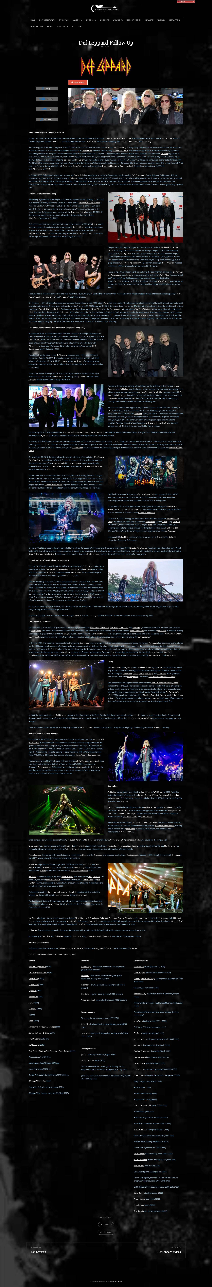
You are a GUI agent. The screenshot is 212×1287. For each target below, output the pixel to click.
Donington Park (126, 166)
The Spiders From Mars (117, 846)
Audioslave (87, 569)
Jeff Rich (84, 1054)
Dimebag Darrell (150, 695)
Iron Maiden (143, 637)
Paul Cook (47, 867)
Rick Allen (138, 413)
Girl (63, 867)
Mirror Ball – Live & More (89, 203)
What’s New (118, 20)
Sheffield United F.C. (140, 822)
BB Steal (124, 801)
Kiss (125, 306)
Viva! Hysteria (125, 253)
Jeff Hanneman (176, 695)
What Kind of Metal (65, 26)
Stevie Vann (139, 1069)
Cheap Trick (77, 166)
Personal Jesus (75, 463)
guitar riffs (161, 630)
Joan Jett (121, 509)
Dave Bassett (139, 1193)
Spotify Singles (55, 466)
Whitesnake (87, 150)
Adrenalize (170, 531)
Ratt (178, 795)
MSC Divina (59, 376)
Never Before (176, 921)
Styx (108, 147)
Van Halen (161, 673)
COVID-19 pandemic (146, 512)
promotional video (133, 840)
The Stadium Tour (135, 509)
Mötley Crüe (45, 233)
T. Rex (164, 521)
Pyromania (153, 643)
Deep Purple (71, 921)
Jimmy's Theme (126, 832)
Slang (66, 634)
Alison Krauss (139, 1199)
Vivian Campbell (35, 855)
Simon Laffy (79, 867)
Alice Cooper (146, 816)
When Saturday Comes (164, 825)
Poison (66, 166)
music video (79, 361)
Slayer (112, 698)
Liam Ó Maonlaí (140, 1057)
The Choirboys (78, 227)
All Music (161, 20)
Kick (150, 525)
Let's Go (63, 361)
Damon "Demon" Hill (142, 1105)
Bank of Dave (86, 727)
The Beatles (127, 673)
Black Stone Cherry (120, 150)
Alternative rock (100, 634)
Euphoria (32, 1009)
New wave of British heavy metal (164, 683)
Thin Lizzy (176, 855)
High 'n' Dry (33, 978)
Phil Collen (133, 141)
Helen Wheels (97, 309)
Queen (80, 767)
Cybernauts (33, 846)
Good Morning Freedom (130, 263)
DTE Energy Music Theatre (157, 423)
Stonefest (81, 924)
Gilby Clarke (129, 918)
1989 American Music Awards (71, 948)
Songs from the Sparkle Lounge (118, 138)
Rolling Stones (150, 807)
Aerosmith (115, 798)
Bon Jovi (148, 795)
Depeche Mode (58, 463)
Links (80, 26)
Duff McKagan (93, 918)
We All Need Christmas (93, 466)
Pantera (163, 695)
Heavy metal (36, 630)
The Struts (76, 936)
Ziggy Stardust (73, 849)
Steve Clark (94, 761)
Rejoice (78, 615)
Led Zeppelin (138, 673)
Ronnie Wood (169, 807)
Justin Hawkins (140, 1129)
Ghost (159, 537)
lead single (93, 615)
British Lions (88, 880)
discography (77, 447)
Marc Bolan (150, 521)
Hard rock (94, 627)
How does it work (47, 20)
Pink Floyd (149, 673)
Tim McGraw (91, 141)
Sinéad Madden (87, 1060)
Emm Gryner (139, 1154)
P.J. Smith (138, 1033)
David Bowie (133, 846)
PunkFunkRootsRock (79, 870)
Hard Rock (109, 948)
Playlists (149, 20)
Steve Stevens (144, 918)
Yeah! (31, 1021)
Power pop (137, 627)
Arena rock (123, 627)
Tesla (38, 340)
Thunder (164, 153)
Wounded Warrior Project (49, 309)
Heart (94, 224)
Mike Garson (139, 1205)
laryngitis (32, 379)
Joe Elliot (124, 537)
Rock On (50, 469)
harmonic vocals (137, 630)
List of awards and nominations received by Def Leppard (52, 954)
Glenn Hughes (81, 918)
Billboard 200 (166, 138)
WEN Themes (117, 1281)
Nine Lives (56, 141)
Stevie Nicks (80, 755)
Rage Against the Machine (68, 569)
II (66, 904)
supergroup (163, 918)
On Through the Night (38, 972)
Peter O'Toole (139, 1063)
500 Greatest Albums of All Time (162, 676)
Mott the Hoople (53, 880)
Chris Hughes (139, 972)
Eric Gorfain (139, 1211)
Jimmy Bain (112, 398)
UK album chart (92, 554)
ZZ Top (49, 169)
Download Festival (109, 166)
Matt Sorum (119, 918)
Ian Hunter (154, 652)
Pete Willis (81, 761)
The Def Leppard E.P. (37, 966)
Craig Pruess (139, 1075)
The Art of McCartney (144, 309)
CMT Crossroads (138, 175)
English (182, 1)
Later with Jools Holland (142, 718)
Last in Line (158, 392)
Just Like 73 (88, 566)
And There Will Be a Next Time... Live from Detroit (49, 1051)
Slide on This (123, 810)
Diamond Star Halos (37, 1081)
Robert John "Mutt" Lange (144, 978)
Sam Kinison (146, 792)
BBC (128, 718)
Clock (84, 855)
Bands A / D (64, 20)
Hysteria (64, 297)
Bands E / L (77, 20)
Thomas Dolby (140, 994)
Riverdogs (98, 855)
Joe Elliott (124, 141)
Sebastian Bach (106, 918)
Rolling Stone (132, 676)
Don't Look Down (73, 840)
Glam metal (104, 627)
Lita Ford (90, 233)
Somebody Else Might (126, 813)
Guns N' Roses (169, 795)
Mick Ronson (89, 840)
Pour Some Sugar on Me (45, 297)
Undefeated (34, 218)
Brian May (95, 767)
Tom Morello (51, 569)
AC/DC (134, 816)
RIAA (160, 667)
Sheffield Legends (59, 715)
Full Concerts (36, 26)
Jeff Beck (127, 816)
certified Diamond (144, 667)
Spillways (172, 537)
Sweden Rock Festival (53, 485)
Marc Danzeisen (140, 1159)
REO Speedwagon (121, 147)
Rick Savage (147, 141)
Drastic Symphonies (138, 548)
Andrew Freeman (145, 392)
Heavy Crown (53, 904)
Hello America (168, 263)
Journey (116, 441)
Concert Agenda (134, 20)
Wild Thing (158, 792)
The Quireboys (94, 876)
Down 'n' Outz (67, 876)
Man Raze (87, 864)
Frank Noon (139, 966)
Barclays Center (44, 767)
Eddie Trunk (76, 572)
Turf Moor (157, 727)
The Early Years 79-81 (146, 494)
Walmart (73, 178)
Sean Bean (130, 828)
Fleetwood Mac (93, 755)
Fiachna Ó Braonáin (142, 1051)
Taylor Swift (79, 175)
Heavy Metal (99, 948)
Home (32, 20)
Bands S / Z (104, 20)
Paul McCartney (116, 309)
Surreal (43, 870)
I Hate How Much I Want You (99, 936)
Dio (133, 398)
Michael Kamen (140, 1039)
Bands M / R (91, 20)
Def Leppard (62, 355)
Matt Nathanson (155, 655)
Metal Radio (174, 20)
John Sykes (138, 1021)
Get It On (176, 521)
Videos (50, 26)
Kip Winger (121, 395)
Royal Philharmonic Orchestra (41, 554)
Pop (112, 652)
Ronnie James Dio (55, 892)
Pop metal (114, 627)
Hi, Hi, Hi (64, 312)
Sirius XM (50, 572)
